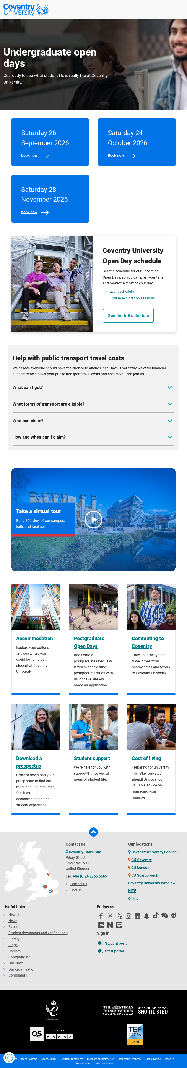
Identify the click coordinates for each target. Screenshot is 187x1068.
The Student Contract (25, 1059)
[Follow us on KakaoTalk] (119, 925)
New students (19, 915)
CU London (140, 867)
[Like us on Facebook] (101, 917)
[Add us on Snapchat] (147, 917)
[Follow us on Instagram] (128, 917)
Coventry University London (154, 852)
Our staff (15, 963)
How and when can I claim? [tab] (39, 437)
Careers (14, 951)
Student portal (116, 943)
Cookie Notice (153, 1059)
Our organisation (21, 969)
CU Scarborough (144, 875)
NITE (132, 891)
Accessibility (48, 1059)
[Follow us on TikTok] (156, 915)
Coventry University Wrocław (151, 883)
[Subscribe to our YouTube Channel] (119, 917)
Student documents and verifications (38, 933)
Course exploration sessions (132, 298)
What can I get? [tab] (28, 387)
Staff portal (114, 951)
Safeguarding (19, 957)
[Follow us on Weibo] (174, 915)
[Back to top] (93, 832)
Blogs (13, 945)
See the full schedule (128, 315)
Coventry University (85, 852)
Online (133, 898)
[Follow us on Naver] (110, 925)
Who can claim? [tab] (28, 420)
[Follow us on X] (110, 915)
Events (13, 927)
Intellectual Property (129, 1059)
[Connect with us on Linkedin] (137, 917)
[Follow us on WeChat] (165, 915)
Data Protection (104, 1063)
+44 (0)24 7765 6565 (90, 876)
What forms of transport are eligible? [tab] (48, 404)
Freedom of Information (100, 1059)
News (12, 921)
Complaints (17, 975)
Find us (76, 890)
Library (14, 939)
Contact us (78, 884)
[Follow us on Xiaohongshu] (101, 925)
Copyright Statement (71, 1059)
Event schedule (122, 291)
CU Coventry (141, 860)
